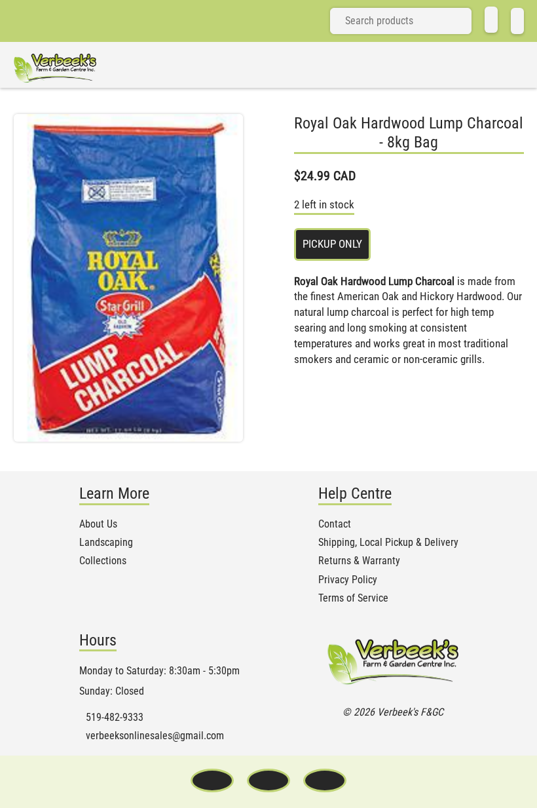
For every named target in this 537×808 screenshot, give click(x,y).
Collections (102, 561)
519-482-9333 (114, 717)
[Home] (491, 20)
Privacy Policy (347, 580)
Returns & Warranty (359, 561)
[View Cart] (517, 21)
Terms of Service (353, 598)
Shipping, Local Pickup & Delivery (388, 542)
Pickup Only (332, 243)
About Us (98, 524)
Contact (334, 524)
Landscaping (106, 542)
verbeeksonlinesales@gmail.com (155, 736)
